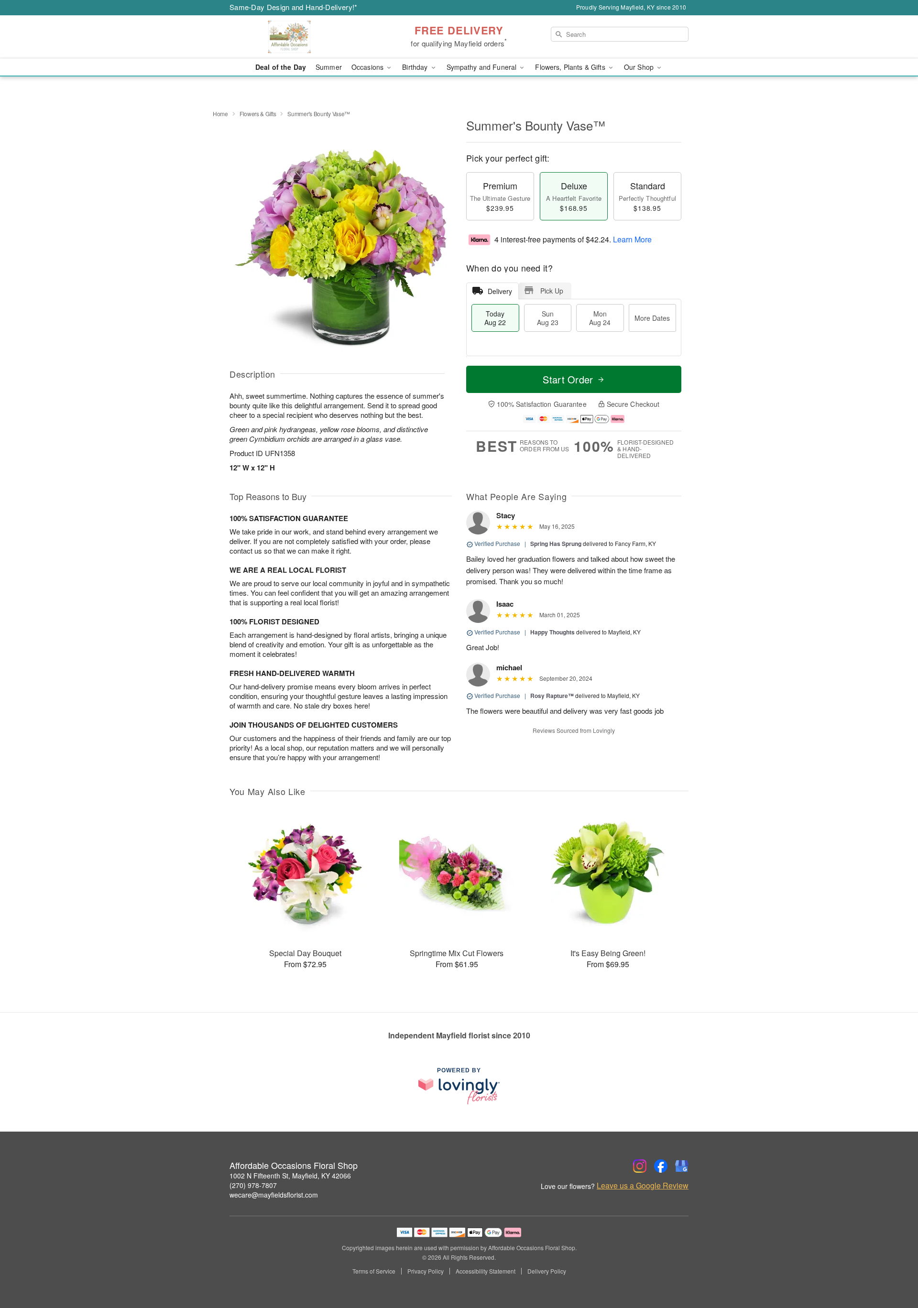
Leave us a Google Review (642, 1185)
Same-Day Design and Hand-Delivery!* (294, 7)
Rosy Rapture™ (552, 695)
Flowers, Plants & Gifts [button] (571, 67)
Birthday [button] (415, 67)
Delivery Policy (546, 1271)
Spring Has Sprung (555, 543)
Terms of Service (373, 1271)
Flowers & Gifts (258, 113)
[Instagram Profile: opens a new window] (639, 1166)
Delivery (500, 291)
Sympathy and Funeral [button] (483, 67)
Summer (329, 67)
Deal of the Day (280, 67)
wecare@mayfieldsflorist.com (274, 1194)
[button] (893, 1267)
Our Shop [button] (640, 67)
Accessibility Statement (485, 1271)
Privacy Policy (425, 1271)
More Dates (652, 318)
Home (220, 113)
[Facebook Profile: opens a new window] (660, 1166)
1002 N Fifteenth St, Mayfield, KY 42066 (290, 1175)
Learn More (632, 239)
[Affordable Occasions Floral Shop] (298, 36)
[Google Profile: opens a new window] (681, 1166)
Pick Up (551, 290)
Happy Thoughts (552, 632)
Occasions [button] (368, 67)
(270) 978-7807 (253, 1185)
